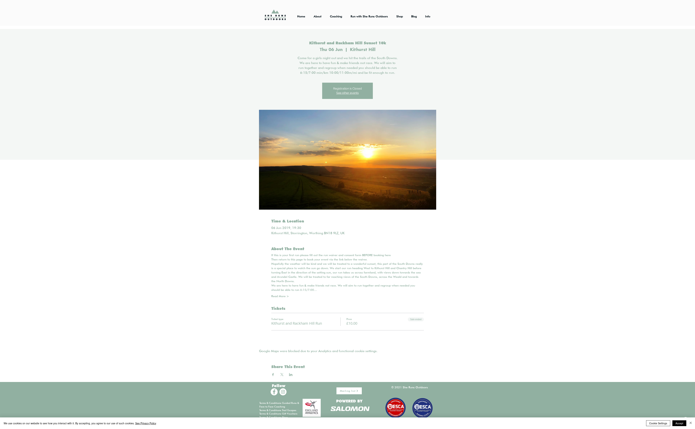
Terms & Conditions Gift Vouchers (278, 413)
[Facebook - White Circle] (274, 391)
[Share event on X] (282, 374)
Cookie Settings (658, 423)
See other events (347, 93)
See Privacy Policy (145, 423)
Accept (679, 423)
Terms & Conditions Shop (273, 417)
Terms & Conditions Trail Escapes (277, 410)
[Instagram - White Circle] (283, 391)
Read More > (280, 296)
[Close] (690, 423)
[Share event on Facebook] (273, 374)
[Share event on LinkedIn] (290, 374)
